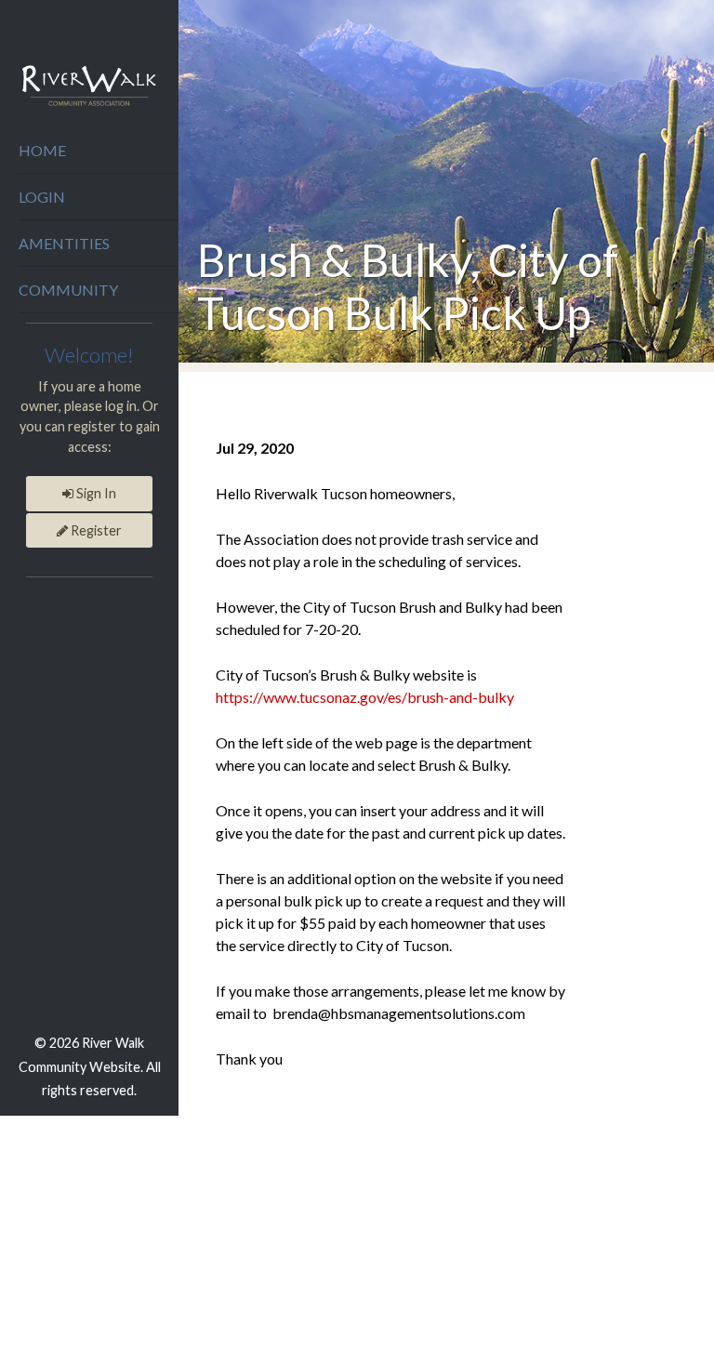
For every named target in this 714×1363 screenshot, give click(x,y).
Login (42, 196)
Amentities (64, 243)
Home (42, 150)
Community (68, 289)
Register (95, 530)
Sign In (94, 493)
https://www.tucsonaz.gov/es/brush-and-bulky (365, 697)
